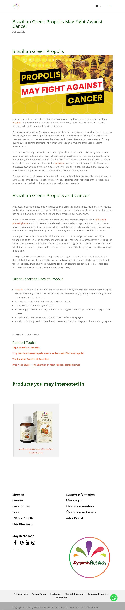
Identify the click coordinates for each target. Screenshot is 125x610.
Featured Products (98, 594)
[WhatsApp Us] (114, 598)
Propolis (16, 122)
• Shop (15, 512)
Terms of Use (21, 594)
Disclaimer (55, 594)
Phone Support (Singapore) (82, 512)
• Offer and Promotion (23, 518)
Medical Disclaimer (74, 594)
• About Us (17, 500)
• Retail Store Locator (23, 524)
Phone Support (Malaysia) (81, 506)
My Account (61, 597)
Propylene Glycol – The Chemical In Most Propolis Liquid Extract (46, 364)
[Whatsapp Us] (67, 500)
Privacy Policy (39, 594)
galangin (59, 163)
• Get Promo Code (21, 506)
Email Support (76, 518)
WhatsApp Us (75, 500)
